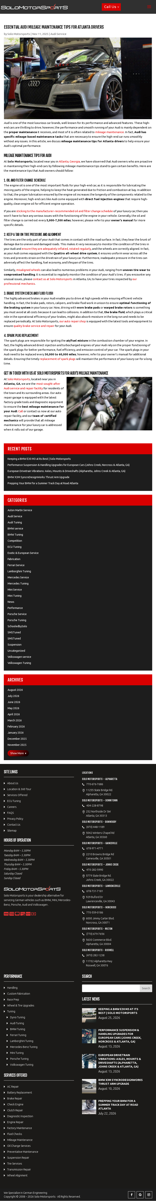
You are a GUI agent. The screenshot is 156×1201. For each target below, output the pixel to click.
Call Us (110, 7)
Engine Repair (15, 1122)
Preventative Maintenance (22, 1151)
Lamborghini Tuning (19, 571)
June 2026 (14, 702)
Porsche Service (17, 614)
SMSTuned (14, 632)
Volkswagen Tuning (19, 662)
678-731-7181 (94, 891)
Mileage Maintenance (20, 1139)
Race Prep (13, 999)
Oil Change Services (19, 1145)
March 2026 (15, 720)
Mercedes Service (18, 577)
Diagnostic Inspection (20, 1116)
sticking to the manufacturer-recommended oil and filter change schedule (64, 211)
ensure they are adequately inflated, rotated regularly (56, 248)
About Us (12, 783)
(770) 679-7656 (95, 933)
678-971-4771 (94, 848)
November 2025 (17, 744)
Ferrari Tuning (18, 1035)
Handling (12, 987)
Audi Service (58, 34)
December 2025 (17, 738)
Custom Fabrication (18, 993)
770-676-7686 (94, 784)
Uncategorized (16, 650)
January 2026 (16, 732)
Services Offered (17, 795)
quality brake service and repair (34, 325)
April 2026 (14, 714)
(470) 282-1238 (95, 955)
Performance (15, 607)
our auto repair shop (72, 321)
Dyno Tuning (17, 1017)
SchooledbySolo (17, 626)
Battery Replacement (19, 1092)
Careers (12, 806)
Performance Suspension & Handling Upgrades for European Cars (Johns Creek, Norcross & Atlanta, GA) (69, 464)
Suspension (14, 644)
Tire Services (14, 1163)
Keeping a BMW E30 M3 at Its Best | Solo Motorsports (39, 458)
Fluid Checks (14, 1134)
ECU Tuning (14, 546)
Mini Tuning (14, 595)
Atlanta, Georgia (69, 161)
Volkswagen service (19, 656)
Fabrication (14, 559)
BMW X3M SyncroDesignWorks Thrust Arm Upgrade (38, 477)
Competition (15, 540)
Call (20, 411)
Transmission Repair (19, 1169)
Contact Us (13, 824)
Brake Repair (14, 1098)
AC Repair (13, 1086)
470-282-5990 (94, 869)
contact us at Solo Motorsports (52, 279)
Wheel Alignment (17, 1175)
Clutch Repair (15, 1110)
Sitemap (12, 830)
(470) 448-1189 (95, 826)
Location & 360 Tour (19, 789)
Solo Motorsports (18, 34)
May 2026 (13, 708)
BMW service (15, 528)
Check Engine (15, 1104)
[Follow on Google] (140, 1194)
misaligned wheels (28, 270)
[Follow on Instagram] (148, 1194)
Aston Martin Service (20, 510)
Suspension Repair (18, 1157)
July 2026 (13, 695)
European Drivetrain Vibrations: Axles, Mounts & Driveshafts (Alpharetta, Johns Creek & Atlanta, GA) (66, 471)
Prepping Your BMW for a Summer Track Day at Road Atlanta (43, 483)
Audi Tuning (15, 522)
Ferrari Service (16, 565)
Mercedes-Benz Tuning (23, 1046)
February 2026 (16, 726)
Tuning (11, 1011)
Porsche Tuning (17, 620)
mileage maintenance (109, 132)
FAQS (10, 812)
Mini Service (15, 589)
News (11, 601)
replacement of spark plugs (58, 358)
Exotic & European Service (23, 552)
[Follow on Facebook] (131, 1194)
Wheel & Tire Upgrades (20, 1005)
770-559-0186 (94, 912)
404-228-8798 (94, 805)
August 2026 (15, 689)
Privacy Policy (15, 818)
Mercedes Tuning (18, 583)
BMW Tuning (15, 534)
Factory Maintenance (19, 1128)
